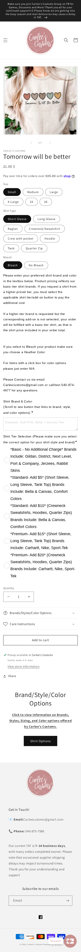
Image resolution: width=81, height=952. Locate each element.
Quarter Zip (34, 248)
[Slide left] (31, 142)
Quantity (8, 588)
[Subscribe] (67, 901)
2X (31, 202)
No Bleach (36, 265)
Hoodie (49, 238)
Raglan (13, 229)
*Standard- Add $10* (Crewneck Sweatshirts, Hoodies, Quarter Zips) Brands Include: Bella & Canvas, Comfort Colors (41, 516)
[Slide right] (50, 142)
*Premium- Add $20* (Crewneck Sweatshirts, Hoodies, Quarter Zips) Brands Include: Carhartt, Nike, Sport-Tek (42, 565)
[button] (5, 40)
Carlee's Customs (34, 944)
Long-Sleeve (47, 219)
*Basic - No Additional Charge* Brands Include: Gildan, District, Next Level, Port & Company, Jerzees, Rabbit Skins (43, 460)
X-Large (13, 202)
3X (46, 202)
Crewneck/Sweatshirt (44, 229)
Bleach (13, 265)
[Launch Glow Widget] (70, 941)
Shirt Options (40, 741)
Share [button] (12, 676)
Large (54, 192)
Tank (11, 248)
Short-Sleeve (17, 219)
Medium (33, 192)
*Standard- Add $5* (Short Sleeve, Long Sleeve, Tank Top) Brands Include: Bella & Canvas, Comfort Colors (39, 488)
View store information (24, 666)
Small (12, 192)
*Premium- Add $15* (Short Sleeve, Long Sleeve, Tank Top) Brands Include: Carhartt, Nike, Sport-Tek (40, 541)
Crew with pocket (20, 238)
